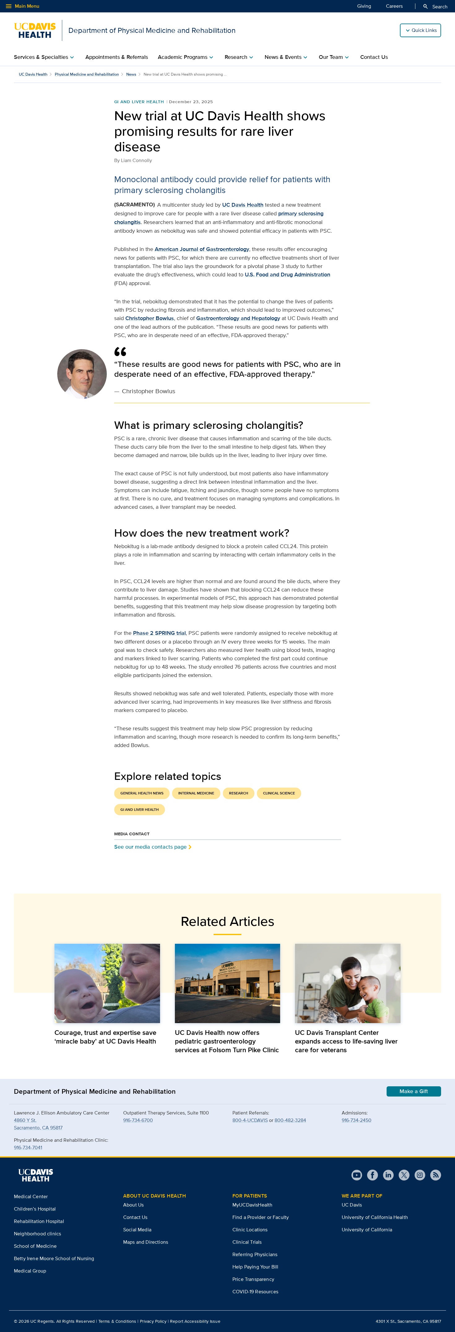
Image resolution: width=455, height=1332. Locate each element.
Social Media (137, 1229)
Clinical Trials (247, 1242)
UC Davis (352, 1204)
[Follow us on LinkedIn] (386, 1175)
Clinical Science (279, 793)
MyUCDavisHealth (252, 1204)
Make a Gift (414, 1091)
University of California (367, 1229)
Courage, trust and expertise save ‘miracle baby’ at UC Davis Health (105, 1036)
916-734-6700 (138, 1120)
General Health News (141, 793)
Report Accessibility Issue (195, 1321)
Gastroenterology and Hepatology (238, 318)
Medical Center (31, 1196)
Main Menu (22, 6)
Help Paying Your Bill (255, 1266)
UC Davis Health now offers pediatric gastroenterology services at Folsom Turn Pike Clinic (227, 1041)
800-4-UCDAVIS (250, 1120)
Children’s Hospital (35, 1208)
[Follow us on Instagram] (417, 1175)
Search (435, 6)
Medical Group (30, 1270)
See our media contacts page (150, 847)
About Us (133, 1204)
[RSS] (433, 1175)
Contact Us (374, 57)
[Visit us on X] (402, 1175)
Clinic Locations (250, 1229)
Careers (394, 6)
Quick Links (424, 30)
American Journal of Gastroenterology (202, 249)
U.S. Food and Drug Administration (287, 274)
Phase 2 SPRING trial (159, 633)
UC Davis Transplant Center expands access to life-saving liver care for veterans (346, 1041)
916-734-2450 (356, 1120)
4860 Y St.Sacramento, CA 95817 (38, 1124)
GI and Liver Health (139, 102)
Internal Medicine (196, 793)
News (131, 74)
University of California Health (375, 1217)
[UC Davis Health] (35, 1175)
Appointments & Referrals (116, 57)
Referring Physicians (254, 1254)
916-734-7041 (28, 1147)
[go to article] (107, 983)
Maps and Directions (145, 1242)
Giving (364, 6)
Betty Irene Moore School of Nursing (54, 1258)
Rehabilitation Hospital (39, 1221)
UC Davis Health (33, 74)
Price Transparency (253, 1279)
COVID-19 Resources (255, 1291)
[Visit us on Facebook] (370, 1175)
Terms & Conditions (117, 1321)
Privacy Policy (153, 1321)
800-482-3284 (290, 1120)
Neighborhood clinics (37, 1233)
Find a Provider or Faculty (260, 1217)
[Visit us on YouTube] (356, 1175)
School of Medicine (35, 1246)
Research (238, 793)
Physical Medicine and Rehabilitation (87, 74)
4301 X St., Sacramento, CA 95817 (408, 1321)
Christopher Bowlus (149, 318)
